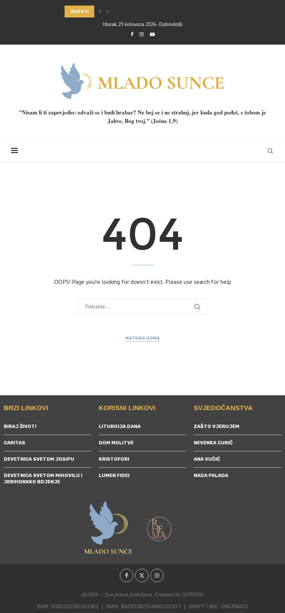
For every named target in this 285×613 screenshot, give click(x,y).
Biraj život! (20, 426)
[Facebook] (132, 34)
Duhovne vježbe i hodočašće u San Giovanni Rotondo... (136, 11)
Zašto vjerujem (216, 426)
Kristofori (114, 459)
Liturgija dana (120, 426)
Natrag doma (142, 338)
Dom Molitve (116, 442)
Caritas (14, 442)
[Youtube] (152, 34)
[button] (100, 11)
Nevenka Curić (213, 442)
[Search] (270, 151)
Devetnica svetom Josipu (39, 459)
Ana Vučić (207, 459)
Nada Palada (211, 475)
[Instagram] (142, 34)
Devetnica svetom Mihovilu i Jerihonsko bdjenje (43, 478)
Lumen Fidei (114, 475)
